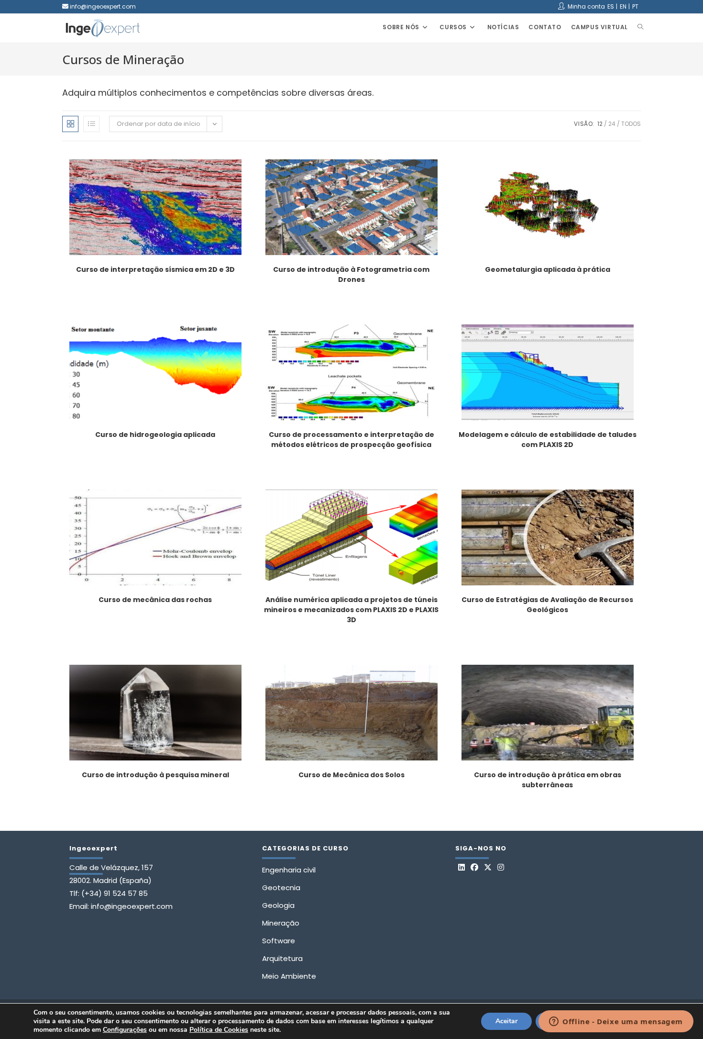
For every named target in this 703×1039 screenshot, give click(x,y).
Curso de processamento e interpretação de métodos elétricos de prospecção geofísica (351, 439)
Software (278, 941)
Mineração (280, 923)
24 (611, 124)
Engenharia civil (289, 870)
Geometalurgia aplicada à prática (547, 269)
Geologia (278, 905)
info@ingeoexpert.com (103, 6)
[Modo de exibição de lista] (91, 124)
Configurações (125, 1030)
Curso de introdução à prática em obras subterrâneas (547, 780)
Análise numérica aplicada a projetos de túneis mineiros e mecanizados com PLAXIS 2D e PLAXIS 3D (351, 610)
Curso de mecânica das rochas (155, 599)
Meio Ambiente (289, 976)
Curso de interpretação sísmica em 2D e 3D (155, 269)
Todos (631, 124)
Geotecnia (281, 888)
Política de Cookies (218, 1029)
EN (623, 6)
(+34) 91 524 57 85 (114, 893)
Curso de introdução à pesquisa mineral (155, 775)
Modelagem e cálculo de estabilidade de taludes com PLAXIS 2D (548, 439)
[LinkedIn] (461, 868)
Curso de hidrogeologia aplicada (155, 434)
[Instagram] (500, 868)
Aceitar (506, 1021)
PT (635, 6)
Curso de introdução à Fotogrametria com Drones (351, 274)
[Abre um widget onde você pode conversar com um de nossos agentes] (615, 1022)
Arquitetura (282, 958)
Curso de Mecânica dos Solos (351, 775)
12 (600, 124)
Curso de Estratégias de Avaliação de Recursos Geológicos (547, 604)
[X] (488, 868)
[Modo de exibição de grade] (70, 124)
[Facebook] (474, 868)
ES (610, 6)
